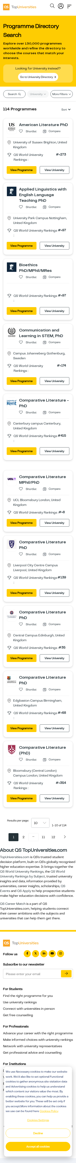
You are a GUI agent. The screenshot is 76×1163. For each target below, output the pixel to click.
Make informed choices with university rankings (38, 1040)
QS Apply (24, 891)
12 (53, 837)
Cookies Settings (38, 1120)
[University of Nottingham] (11, 191)
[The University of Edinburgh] (11, 614)
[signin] (60, 5)
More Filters (60, 94)
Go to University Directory (37, 77)
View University (54, 170)
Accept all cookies (38, 1146)
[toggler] (69, 5)
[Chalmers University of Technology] (11, 332)
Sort (64, 109)
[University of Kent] (11, 402)
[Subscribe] (66, 973)
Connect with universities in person (29, 1009)
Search (13, 94)
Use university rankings (20, 1002)
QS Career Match (13, 904)
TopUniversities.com (14, 857)
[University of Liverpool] (11, 544)
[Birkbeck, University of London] (11, 749)
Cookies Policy (49, 1111)
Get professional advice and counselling (32, 1053)
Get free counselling (18, 1015)
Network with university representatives (32, 1046)
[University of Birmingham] (11, 679)
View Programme (21, 170)
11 (43, 837)
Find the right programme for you (28, 996)
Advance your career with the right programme (38, 1033)
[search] (52, 6)
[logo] (19, 6)
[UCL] (11, 479)
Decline (38, 1133)
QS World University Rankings (22, 872)
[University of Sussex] (11, 127)
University (36, 94)
